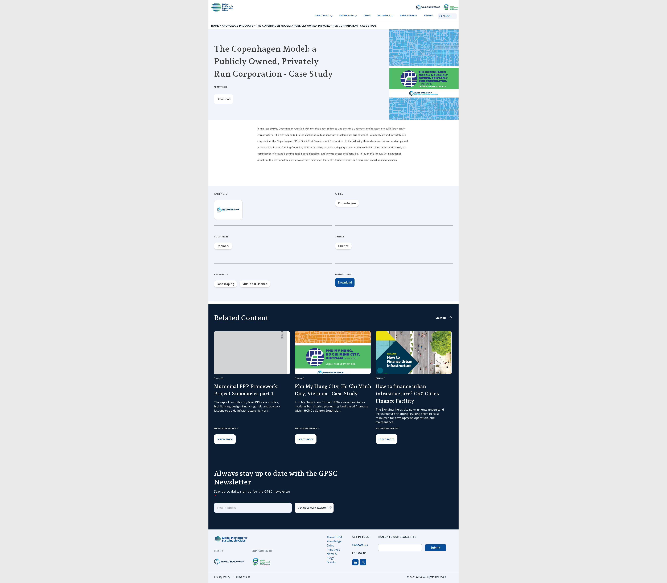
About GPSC (322, 15)
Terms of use (242, 576)
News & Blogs (408, 15)
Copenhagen (347, 203)
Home (215, 25)
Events (428, 15)
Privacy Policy (222, 576)
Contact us (360, 545)
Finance (343, 246)
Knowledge (346, 15)
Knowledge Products (237, 25)
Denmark (223, 246)
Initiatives (384, 15)
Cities (367, 15)
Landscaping (225, 284)
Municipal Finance (254, 284)
